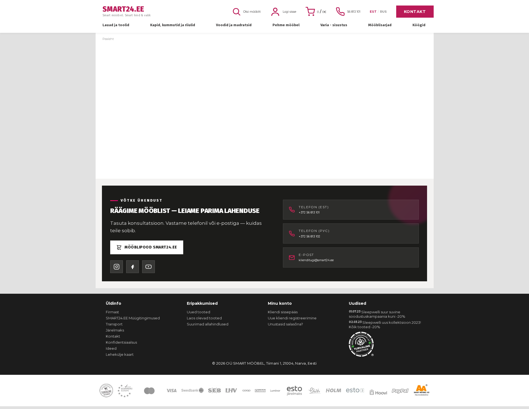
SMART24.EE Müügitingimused (133, 318)
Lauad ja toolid (115, 25)
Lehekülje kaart (120, 354)
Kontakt (415, 11)
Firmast (112, 312)
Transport (114, 324)
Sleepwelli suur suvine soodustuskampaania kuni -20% (377, 314)
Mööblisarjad (380, 25)
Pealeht (108, 39)
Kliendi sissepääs (283, 312)
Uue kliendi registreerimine (292, 318)
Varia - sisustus (333, 25)
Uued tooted (198, 312)
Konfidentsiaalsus (121, 342)
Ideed (111, 348)
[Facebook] (132, 266)
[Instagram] (116, 266)
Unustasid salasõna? (285, 324)
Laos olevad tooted (204, 318)
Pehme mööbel (285, 25)
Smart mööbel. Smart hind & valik (126, 11)
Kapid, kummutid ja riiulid (172, 25)
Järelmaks (115, 330)
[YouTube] (148, 266)
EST (373, 12)
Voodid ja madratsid (234, 25)
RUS (383, 12)
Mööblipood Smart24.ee (151, 247)
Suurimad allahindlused (207, 324)
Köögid (418, 25)
